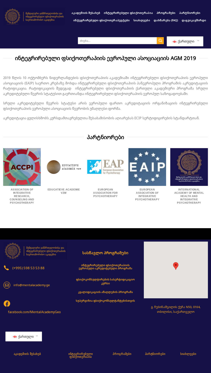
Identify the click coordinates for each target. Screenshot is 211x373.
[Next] (208, 181)
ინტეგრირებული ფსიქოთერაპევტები (101, 20)
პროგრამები (166, 13)
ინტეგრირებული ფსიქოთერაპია (128, 13)
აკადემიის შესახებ (86, 13)
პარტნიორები (189, 13)
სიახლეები (142, 20)
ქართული (185, 41)
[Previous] (3, 181)
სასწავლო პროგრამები (105, 252)
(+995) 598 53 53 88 (28, 268)
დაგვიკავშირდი (194, 20)
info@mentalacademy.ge (31, 285)
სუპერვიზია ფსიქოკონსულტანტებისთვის (105, 300)
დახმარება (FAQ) (166, 20)
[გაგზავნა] (160, 40)
